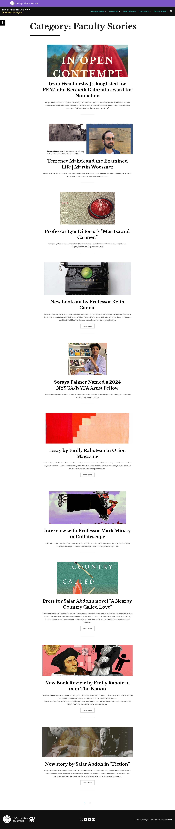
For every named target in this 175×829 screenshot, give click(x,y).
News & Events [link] (129, 11)
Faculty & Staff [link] (160, 11)
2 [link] (90, 803)
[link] (2, 23)
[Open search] (171, 11)
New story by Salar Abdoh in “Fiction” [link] (87, 764)
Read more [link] (89, 326)
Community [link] (144, 11)
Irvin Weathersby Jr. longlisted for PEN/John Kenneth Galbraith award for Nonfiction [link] (87, 89)
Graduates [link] (113, 11)
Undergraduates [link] (97, 11)
